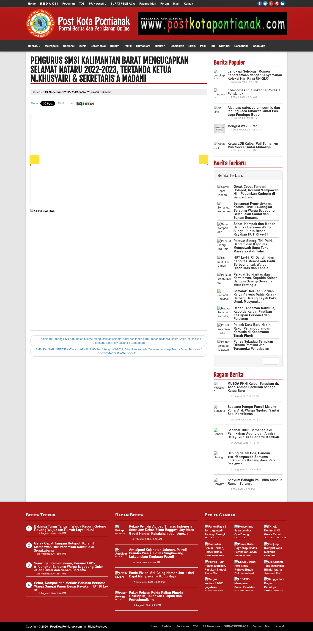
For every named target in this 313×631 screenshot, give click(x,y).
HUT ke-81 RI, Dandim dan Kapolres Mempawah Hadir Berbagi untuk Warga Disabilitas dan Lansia (254, 245)
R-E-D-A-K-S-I (49, 3)
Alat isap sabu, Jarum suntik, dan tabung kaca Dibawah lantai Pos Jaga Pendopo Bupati (254, 111)
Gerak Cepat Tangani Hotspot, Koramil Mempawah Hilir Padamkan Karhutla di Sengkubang (64, 546)
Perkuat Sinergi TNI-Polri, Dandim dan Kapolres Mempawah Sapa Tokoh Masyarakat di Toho (253, 228)
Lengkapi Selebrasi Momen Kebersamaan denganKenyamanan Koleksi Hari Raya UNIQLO (255, 75)
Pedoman (68, 3)
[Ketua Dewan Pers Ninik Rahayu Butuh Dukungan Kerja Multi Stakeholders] (245, 567)
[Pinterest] (277, 3)
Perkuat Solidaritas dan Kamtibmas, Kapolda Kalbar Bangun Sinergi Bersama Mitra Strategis (255, 262)
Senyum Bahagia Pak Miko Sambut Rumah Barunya (255, 481)
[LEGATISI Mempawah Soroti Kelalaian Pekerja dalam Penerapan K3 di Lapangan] (245, 584)
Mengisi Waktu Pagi (243, 126)
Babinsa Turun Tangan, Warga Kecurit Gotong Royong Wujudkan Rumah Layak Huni (70, 528)
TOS (82, 3)
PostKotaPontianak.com (66, 626)
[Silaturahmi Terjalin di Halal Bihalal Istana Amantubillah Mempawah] (275, 567)
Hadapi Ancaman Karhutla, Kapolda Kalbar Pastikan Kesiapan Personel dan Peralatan (254, 296)
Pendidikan (177, 46)
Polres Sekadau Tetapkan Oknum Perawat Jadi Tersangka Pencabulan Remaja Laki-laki (253, 329)
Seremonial (98, 46)
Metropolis (52, 46)
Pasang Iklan (147, 3)
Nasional (68, 46)
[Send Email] (72, 103)
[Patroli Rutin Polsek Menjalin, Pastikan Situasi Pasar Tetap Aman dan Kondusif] (216, 567)
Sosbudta (259, 46)
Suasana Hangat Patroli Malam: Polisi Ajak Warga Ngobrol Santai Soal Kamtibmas (253, 410)
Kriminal (224, 46)
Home (32, 3)
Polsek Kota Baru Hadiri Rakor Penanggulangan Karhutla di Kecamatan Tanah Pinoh (252, 313)
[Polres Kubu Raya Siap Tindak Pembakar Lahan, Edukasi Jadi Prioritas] (245, 549)
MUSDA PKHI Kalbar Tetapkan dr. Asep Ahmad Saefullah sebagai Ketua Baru (253, 387)
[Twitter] (265, 3)
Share (34, 103)
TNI (212, 46)
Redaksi (167, 626)
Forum (164, 3)
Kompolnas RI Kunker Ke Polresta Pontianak (254, 92)
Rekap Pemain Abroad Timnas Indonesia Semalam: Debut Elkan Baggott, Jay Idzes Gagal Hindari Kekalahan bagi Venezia (161, 530)
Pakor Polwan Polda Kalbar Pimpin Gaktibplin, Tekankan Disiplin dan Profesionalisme (156, 596)
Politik (128, 46)
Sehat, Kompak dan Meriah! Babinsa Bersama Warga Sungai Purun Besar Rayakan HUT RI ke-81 (255, 211)
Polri (203, 46)
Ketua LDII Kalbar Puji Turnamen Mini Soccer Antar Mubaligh (253, 145)
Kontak (188, 3)
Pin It (61, 103)
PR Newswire (97, 3)
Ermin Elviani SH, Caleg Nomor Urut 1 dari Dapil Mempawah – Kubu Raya (161, 574)
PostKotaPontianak (99, 92)
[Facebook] (259, 3)
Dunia (82, 46)
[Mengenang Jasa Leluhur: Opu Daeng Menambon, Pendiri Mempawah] (245, 531)
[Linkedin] (282, 3)
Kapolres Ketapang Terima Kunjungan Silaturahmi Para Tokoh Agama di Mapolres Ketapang (255, 346)
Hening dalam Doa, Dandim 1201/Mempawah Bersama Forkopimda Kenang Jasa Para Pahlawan (251, 458)
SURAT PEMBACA (123, 3)
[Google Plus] (271, 3)
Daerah (33, 46)
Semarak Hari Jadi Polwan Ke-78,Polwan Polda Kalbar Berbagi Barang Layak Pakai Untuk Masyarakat (255, 279)
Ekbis (192, 46)
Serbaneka (241, 46)
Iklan (176, 3)
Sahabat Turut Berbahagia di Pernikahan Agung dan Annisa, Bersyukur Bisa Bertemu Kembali (253, 433)
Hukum (114, 46)
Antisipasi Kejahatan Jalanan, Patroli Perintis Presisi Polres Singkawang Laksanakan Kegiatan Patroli (158, 553)
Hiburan (160, 46)
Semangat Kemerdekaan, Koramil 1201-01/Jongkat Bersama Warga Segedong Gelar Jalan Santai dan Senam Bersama (254, 193)
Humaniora (143, 46)
